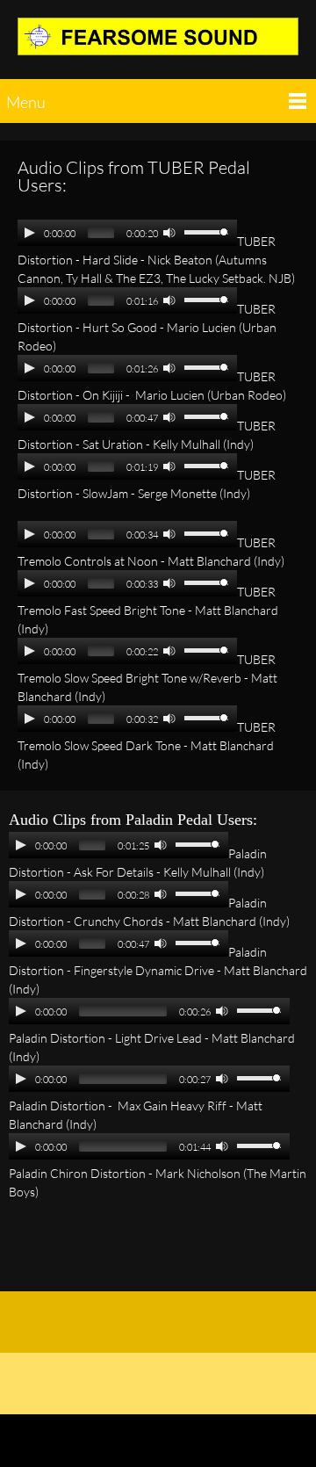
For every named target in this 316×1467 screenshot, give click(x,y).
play (30, 233)
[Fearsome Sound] (158, 44)
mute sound (169, 232)
